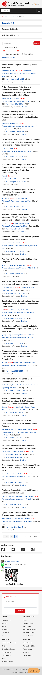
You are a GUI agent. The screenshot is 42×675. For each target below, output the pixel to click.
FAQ (3, 658)
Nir (5, 310)
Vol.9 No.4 (5, 435)
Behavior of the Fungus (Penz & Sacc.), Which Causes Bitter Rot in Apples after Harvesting (20, 217)
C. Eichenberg (7, 287)
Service (5, 639)
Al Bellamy (5, 148)
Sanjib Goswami (7, 98)
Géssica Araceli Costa (27, 362)
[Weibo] (32, 549)
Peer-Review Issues (30, 629)
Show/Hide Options (9, 57)
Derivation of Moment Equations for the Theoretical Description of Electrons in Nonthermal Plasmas (18, 192)
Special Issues (28, 636)
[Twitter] (3, 549)
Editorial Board (29, 54)
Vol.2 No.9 (10, 290)
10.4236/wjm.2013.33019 (14, 104)
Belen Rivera (22, 429)
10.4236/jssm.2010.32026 (14, 79)
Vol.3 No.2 (28, 365)
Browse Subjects (10, 29)
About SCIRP (29, 617)
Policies (26, 639)
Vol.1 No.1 (30, 337)
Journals (14, 17)
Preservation (27, 649)
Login (5, 11)
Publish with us (10, 35)
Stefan (29, 335)
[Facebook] (13, 549)
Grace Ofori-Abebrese (9, 452)
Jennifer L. (21, 243)
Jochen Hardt (6, 385)
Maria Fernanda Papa (9, 429)
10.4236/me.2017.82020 (14, 457)
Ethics (25, 620)
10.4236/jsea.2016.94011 (14, 438)
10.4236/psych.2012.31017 (15, 390)
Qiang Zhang (6, 335)
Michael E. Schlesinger (10, 265)
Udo (19, 123)
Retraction (26, 652)
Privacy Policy (27, 655)
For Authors (27, 626)
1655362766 (8, 567)
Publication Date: (11, 48)
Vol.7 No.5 (27, 499)
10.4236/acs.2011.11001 (14, 343)
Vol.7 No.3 (27, 477)
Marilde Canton (24, 407)
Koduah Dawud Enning (20, 496)
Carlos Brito (27, 71)
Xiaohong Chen (17, 335)
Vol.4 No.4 (24, 226)
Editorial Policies (28, 623)
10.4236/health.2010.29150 (15, 293)
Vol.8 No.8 (31, 268)
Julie (14, 148)
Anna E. (7, 176)
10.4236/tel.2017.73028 (13, 482)
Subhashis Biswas (8, 123)
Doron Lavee (14, 310)
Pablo (33, 429)
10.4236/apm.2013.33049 (14, 207)
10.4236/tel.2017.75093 (13, 505)
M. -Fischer (19, 287)
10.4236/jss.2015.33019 (14, 157)
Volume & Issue (7, 661)
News (4, 636)
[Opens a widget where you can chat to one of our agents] (33, 671)
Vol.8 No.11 (28, 521)
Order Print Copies (8, 649)
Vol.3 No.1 (14, 388)
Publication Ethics (29, 646)
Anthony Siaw (6, 496)
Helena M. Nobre (8, 71)
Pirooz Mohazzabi (8, 243)
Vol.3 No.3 (25, 101)
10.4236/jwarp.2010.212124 (15, 318)
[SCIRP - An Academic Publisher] (16, 4)
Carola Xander (28, 385)
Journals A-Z (6, 620)
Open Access (27, 643)
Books (4, 626)
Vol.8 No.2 (18, 454)
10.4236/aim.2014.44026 (14, 229)
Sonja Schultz (17, 385)
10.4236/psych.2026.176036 (15, 182)
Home (6, 17)
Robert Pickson (26, 452)
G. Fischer (30, 287)
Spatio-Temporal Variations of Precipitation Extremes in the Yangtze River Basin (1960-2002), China (20, 328)
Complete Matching (12, 54)
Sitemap (5, 629)
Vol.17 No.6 (14, 179)
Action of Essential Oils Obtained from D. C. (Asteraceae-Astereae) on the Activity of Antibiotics (18, 401)
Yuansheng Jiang (18, 518)
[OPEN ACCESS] (35, 4)
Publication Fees (28, 633)
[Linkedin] (23, 549)
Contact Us (6, 633)
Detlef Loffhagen (21, 198)
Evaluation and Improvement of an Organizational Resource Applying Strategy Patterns (20, 423)
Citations (24, 82)
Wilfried (19, 98)
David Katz (24, 310)
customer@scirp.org (11, 561)
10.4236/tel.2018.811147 (14, 527)
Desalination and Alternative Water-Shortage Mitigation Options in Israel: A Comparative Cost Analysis (20, 303)
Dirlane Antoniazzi (25, 223)
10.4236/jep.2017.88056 (14, 274)
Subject (4, 623)
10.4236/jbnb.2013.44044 (14, 132)
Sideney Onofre (10, 223)
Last (35, 536)
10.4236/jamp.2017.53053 (14, 251)
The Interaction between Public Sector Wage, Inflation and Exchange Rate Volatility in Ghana (21, 467)
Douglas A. (25, 265)
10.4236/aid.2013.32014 (14, 371)
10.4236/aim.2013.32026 (14, 413)
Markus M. (8, 198)
